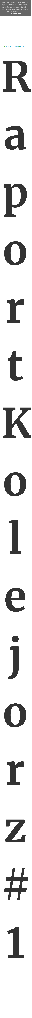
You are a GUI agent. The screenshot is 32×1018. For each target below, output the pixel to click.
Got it (20, 14)
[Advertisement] (15, 29)
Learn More (13, 14)
